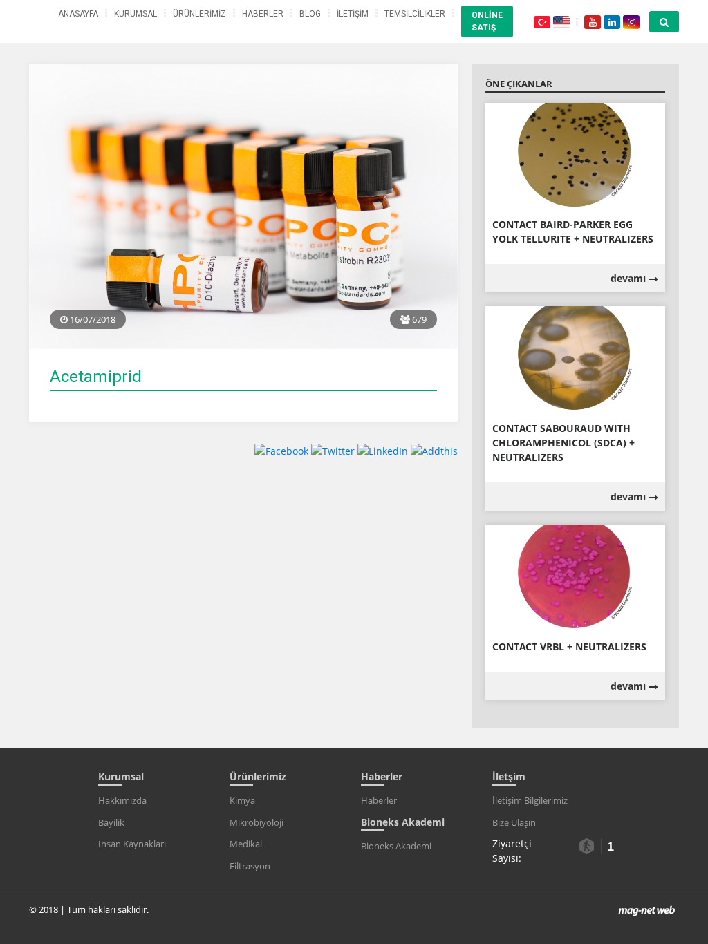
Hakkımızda (122, 800)
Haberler (379, 800)
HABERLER (262, 14)
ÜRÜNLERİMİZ (199, 14)
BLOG (310, 14)
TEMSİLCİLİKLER (414, 14)
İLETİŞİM (353, 14)
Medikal (246, 844)
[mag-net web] (647, 909)
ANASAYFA (78, 14)
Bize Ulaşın (514, 822)
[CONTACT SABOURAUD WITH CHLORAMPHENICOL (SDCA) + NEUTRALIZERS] (575, 359)
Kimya (242, 800)
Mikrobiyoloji (256, 822)
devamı (630, 278)
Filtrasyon (250, 866)
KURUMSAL (135, 14)
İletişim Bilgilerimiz (530, 800)
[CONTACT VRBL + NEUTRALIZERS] (575, 577)
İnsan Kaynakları (132, 844)
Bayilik (111, 822)
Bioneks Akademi (396, 846)
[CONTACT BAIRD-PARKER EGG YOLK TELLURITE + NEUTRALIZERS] (575, 155)
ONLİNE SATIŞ (487, 21)
